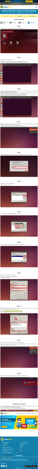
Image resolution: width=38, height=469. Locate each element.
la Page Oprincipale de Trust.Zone (9, 406)
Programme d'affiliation (7, 452)
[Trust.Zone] (6, 7)
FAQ (21, 449)
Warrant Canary (6, 451)
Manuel (21, 451)
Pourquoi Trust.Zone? (24, 442)
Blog (21, 447)
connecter (20, 16)
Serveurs (4, 445)
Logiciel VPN (5, 444)
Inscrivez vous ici (33, 16)
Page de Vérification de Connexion (19, 408)
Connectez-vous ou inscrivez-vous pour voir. (15, 310)
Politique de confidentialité (8, 449)
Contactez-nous (23, 444)
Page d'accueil (5, 442)
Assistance (22, 445)
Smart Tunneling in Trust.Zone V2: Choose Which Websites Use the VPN (14, 459)
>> (15, 4)
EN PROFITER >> (29, 1)
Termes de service (6, 447)
